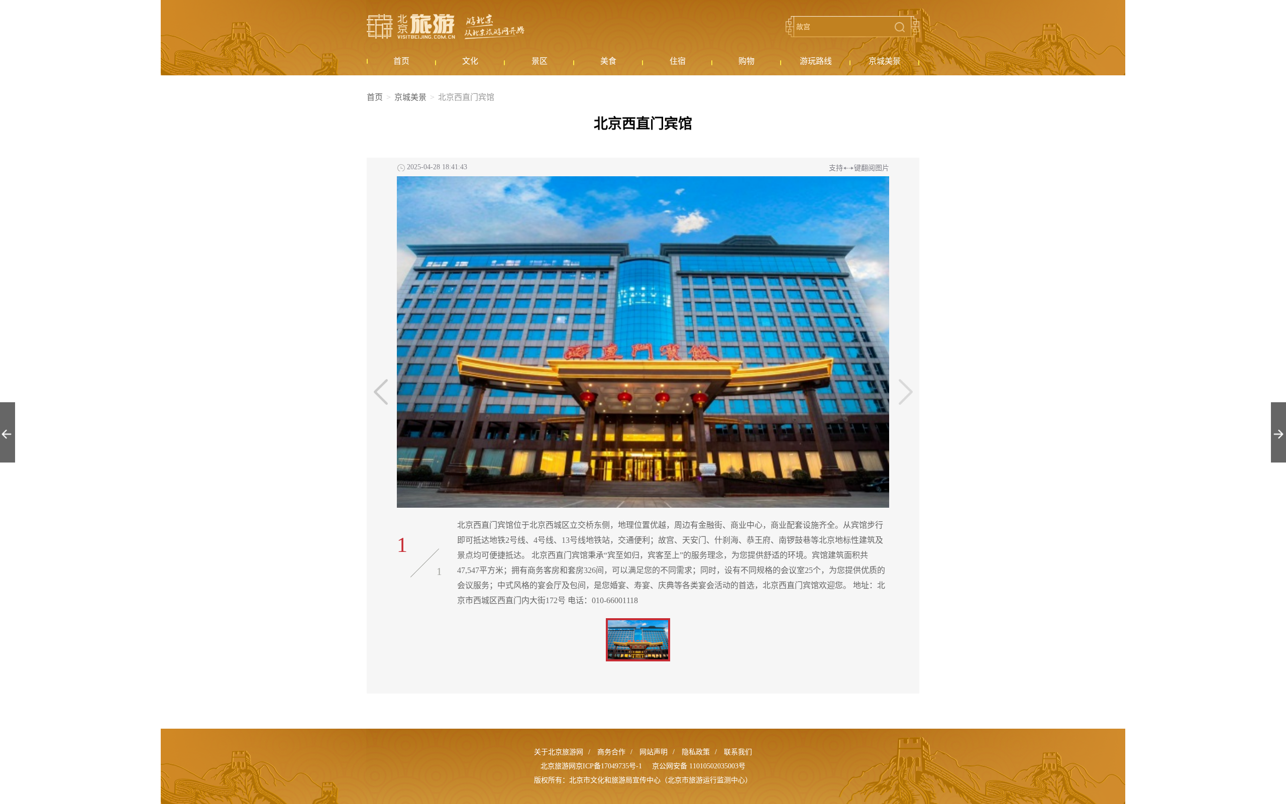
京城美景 (410, 97)
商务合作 (611, 752)
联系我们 (738, 752)
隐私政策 (696, 752)
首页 (375, 97)
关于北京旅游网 (558, 752)
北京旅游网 (445, 26)
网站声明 (653, 752)
